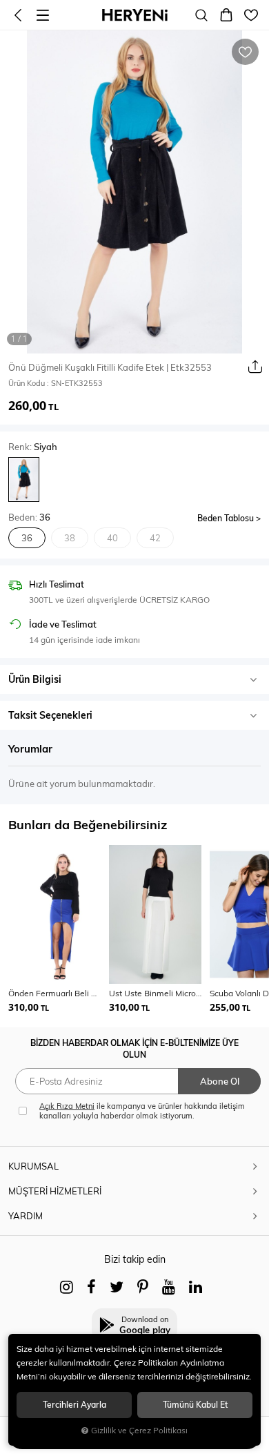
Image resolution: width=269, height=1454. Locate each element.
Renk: (32, 447)
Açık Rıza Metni (66, 1106)
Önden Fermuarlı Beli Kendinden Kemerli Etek (54, 993)
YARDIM (25, 1215)
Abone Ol (219, 1081)
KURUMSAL (33, 1166)
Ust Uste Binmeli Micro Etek (155, 993)
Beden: (29, 517)
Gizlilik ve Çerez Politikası (139, 1430)
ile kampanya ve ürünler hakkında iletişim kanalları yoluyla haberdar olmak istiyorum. (142, 1111)
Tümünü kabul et (195, 1404)
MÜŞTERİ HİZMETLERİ (54, 1190)
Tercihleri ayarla (74, 1404)
